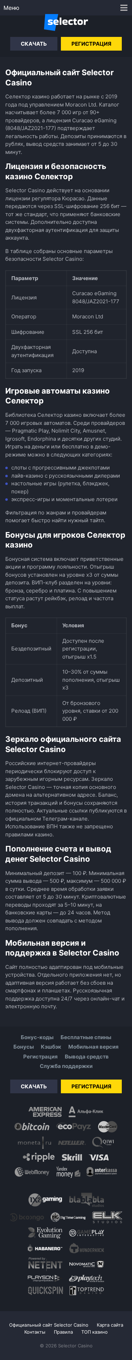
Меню (11, 7)
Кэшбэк (51, 1046)
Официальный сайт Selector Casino (48, 1325)
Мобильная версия (93, 1046)
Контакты (34, 1332)
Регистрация (91, 43)
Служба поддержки (66, 1066)
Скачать (34, 43)
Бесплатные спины (86, 1037)
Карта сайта (110, 1325)
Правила (63, 1332)
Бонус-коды (37, 1037)
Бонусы (23, 1046)
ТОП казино (94, 1332)
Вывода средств (87, 1056)
